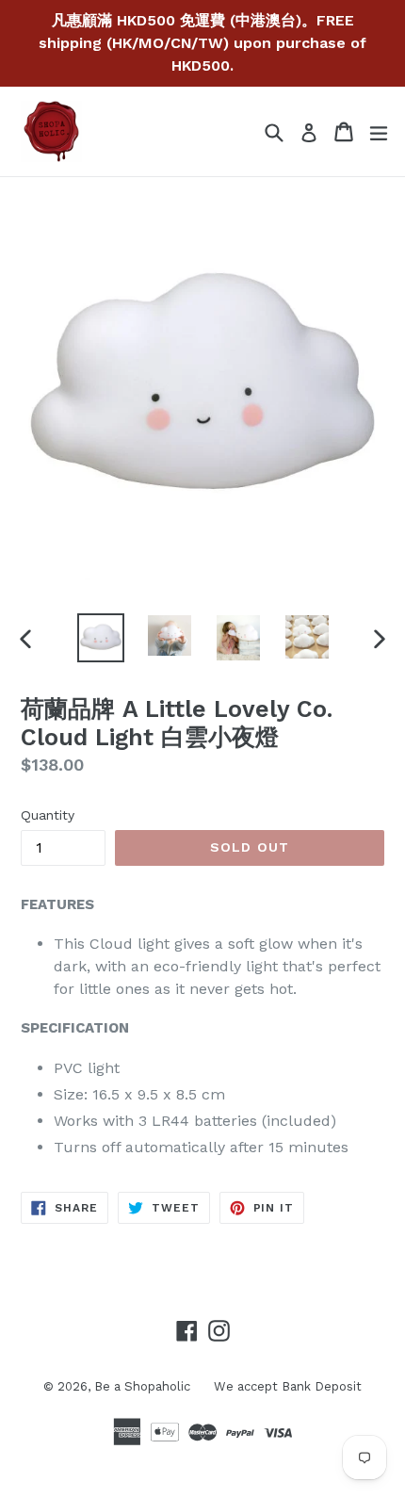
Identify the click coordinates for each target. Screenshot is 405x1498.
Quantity (47, 814)
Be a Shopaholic (142, 1386)
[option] (100, 638)
